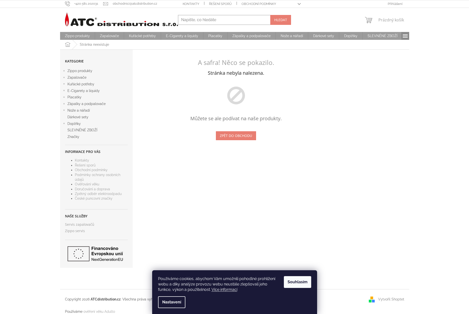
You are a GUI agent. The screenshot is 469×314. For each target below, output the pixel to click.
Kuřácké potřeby (80, 84)
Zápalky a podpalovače (86, 104)
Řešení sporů (220, 4)
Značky (73, 137)
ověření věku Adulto (99, 312)
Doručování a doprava (92, 189)
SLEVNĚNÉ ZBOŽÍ (82, 130)
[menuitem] (77, 36)
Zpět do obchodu (236, 135)
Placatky (74, 97)
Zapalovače (76, 77)
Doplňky (74, 124)
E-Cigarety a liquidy (83, 91)
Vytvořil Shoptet (391, 299)
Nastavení (171, 302)
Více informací (224, 289)
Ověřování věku (87, 184)
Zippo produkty (79, 71)
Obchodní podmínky (259, 4)
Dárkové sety (77, 117)
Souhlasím (297, 282)
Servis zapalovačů (79, 224)
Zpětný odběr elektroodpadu (98, 194)
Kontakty (191, 4)
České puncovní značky (94, 198)
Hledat (280, 19)
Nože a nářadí (78, 110)
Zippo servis (75, 231)
